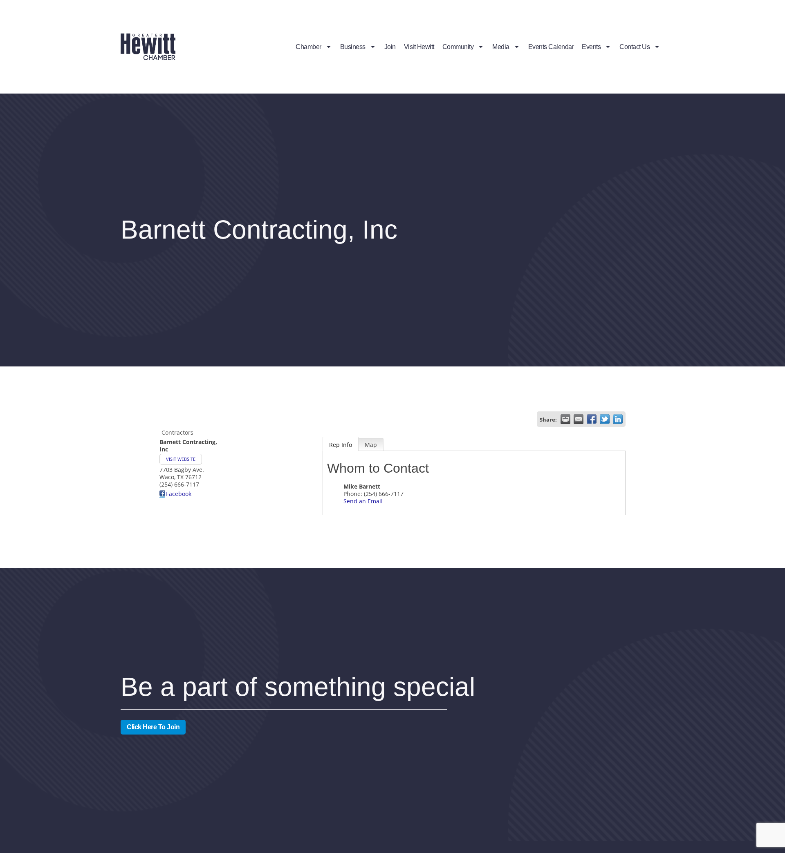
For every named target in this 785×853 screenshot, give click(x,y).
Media (500, 46)
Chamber (308, 46)
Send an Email (363, 501)
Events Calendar (551, 46)
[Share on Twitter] (605, 419)
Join (390, 46)
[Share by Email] (578, 419)
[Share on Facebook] (592, 419)
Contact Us (634, 46)
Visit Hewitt (419, 46)
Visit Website (180, 459)
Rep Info (340, 445)
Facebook (178, 494)
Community (458, 46)
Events (591, 46)
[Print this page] (565, 419)
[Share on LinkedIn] (618, 419)
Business (353, 46)
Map (371, 445)
